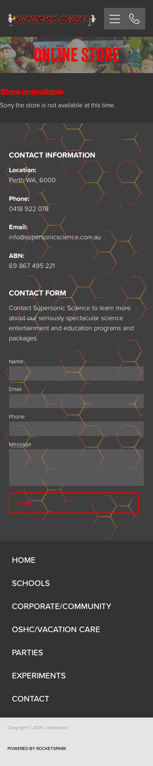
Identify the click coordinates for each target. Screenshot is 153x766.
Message (20, 444)
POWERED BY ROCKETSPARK (36, 748)
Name (16, 361)
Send (24, 503)
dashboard (57, 727)
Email (15, 389)
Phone (17, 416)
